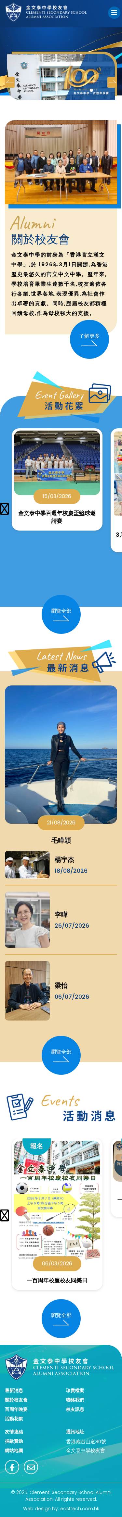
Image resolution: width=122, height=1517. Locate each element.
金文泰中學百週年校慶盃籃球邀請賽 (57, 517)
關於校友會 (16, 1400)
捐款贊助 (14, 1441)
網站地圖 (14, 1450)
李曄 (61, 914)
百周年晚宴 (16, 1409)
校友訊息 (75, 1409)
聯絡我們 (75, 1400)
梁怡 (61, 985)
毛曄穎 (61, 840)
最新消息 (14, 1390)
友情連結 (14, 1431)
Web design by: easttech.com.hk (61, 1508)
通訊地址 (75, 1431)
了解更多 (89, 336)
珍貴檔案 (75, 1390)
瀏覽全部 (61, 611)
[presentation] (10, 82)
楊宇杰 (64, 859)
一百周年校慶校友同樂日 (57, 1280)
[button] (91, 90)
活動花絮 (14, 1418)
